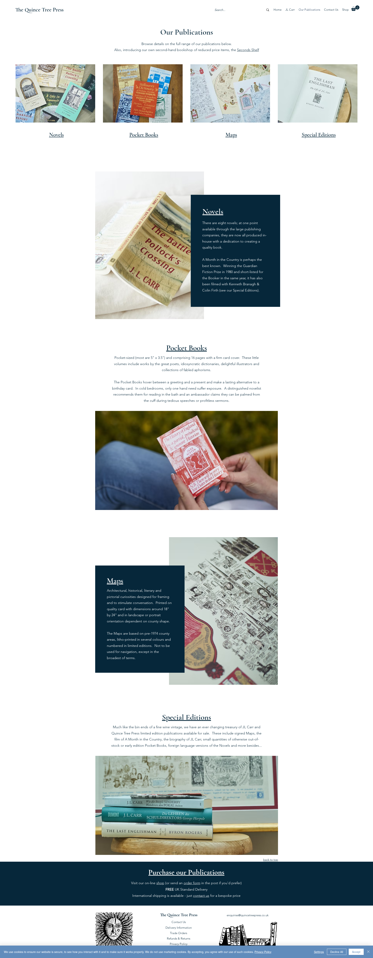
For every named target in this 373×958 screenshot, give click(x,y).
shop (160, 883)
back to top (270, 859)
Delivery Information (179, 927)
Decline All (336, 952)
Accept (356, 952)
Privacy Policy (178, 944)
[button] (355, 8)
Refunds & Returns (178, 938)
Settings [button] (319, 952)
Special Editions (186, 717)
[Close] (368, 952)
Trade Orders (178, 933)
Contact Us (179, 922)
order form (192, 883)
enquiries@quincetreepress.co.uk (247, 915)
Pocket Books (186, 347)
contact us (201, 896)
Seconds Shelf (248, 50)
